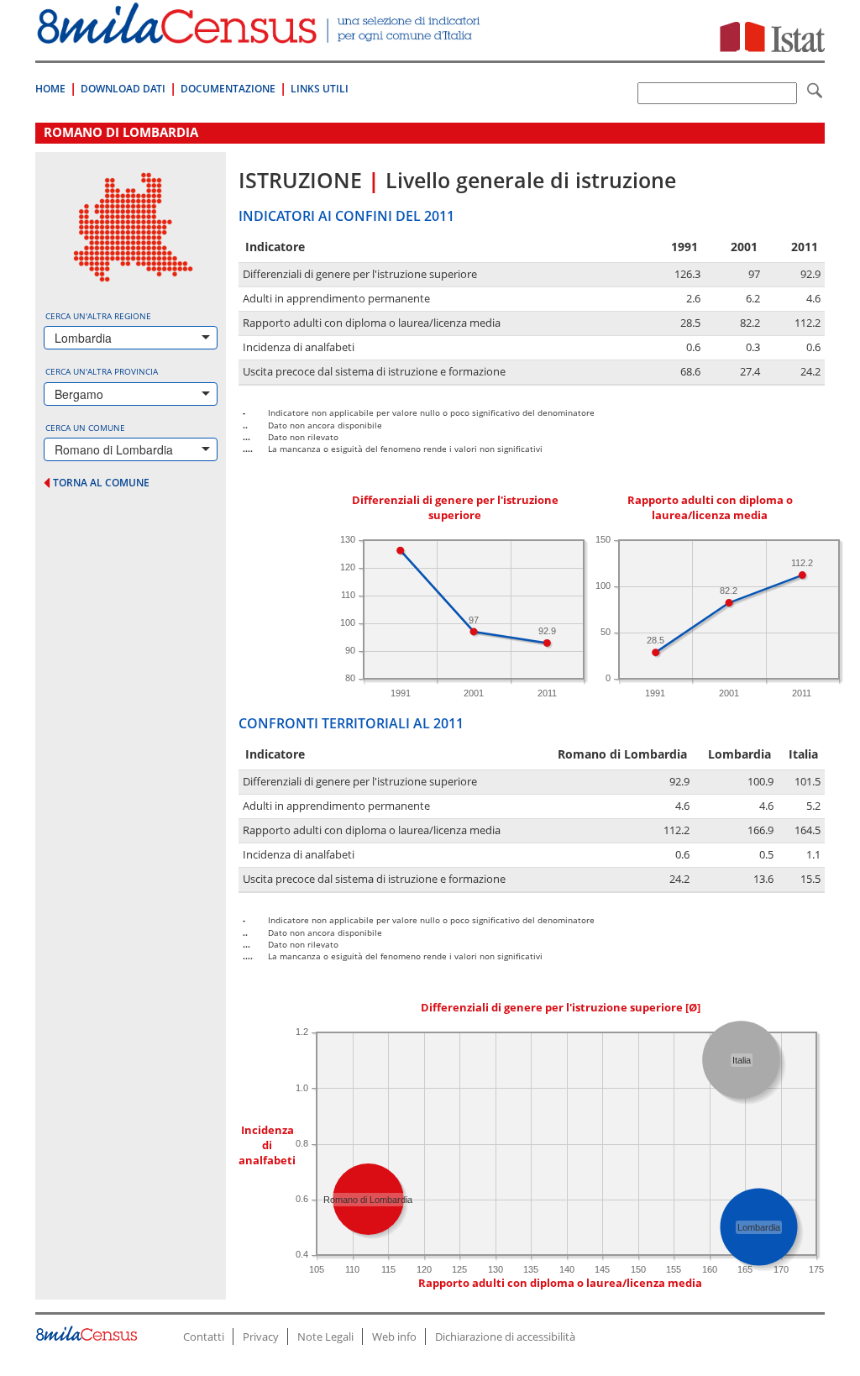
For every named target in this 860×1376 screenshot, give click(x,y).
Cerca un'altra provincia (101, 371)
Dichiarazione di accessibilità (505, 1336)
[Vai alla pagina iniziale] (260, 35)
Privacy (261, 1336)
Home (50, 88)
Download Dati (123, 88)
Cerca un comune (85, 427)
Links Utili (320, 88)
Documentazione (228, 88)
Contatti (203, 1336)
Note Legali (325, 1336)
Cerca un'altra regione (98, 316)
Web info (394, 1336)
